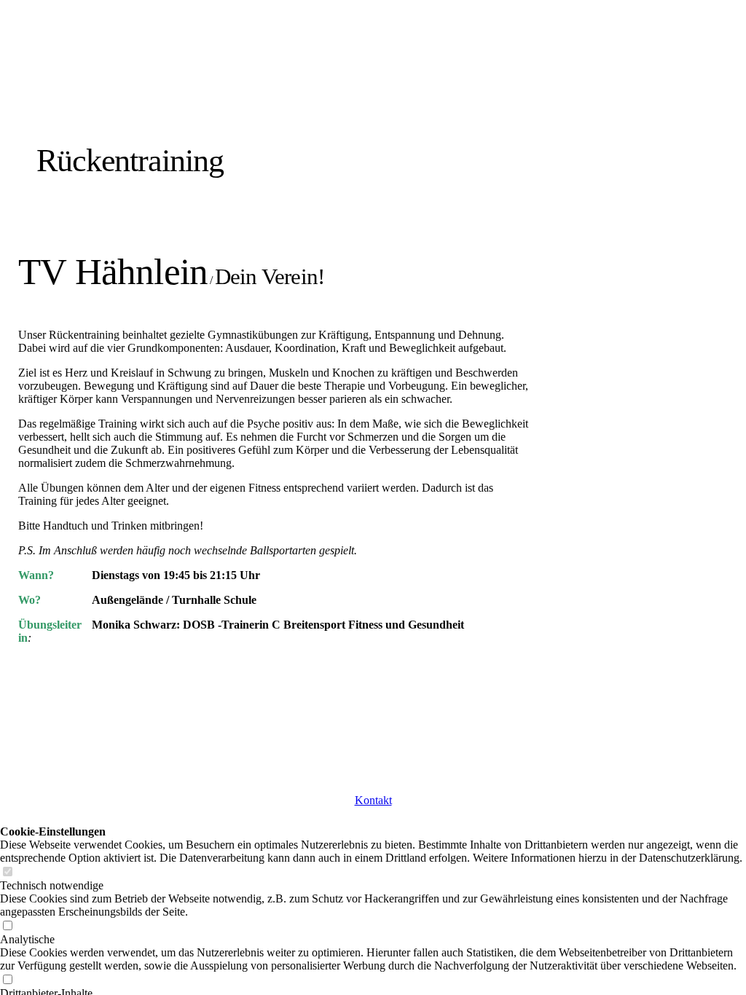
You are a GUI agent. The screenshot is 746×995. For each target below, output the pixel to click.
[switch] (7, 872)
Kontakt (373, 800)
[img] (169, 96)
